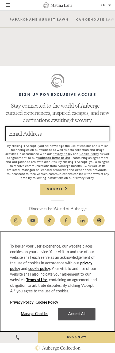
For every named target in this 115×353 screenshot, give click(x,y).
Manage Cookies (34, 314)
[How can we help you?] (19, 337)
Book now (76, 337)
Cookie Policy (89, 154)
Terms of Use (36, 280)
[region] (57, 282)
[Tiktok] (49, 220)
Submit (55, 189)
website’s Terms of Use (53, 158)
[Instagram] (16, 220)
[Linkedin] (82, 220)
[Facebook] (66, 220)
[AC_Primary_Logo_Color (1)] (57, 348)
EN (103, 5)
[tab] (39, 19)
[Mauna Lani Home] (57, 5)
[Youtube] (32, 220)
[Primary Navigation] (8, 6)
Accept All (76, 314)
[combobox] (106, 5)
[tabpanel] (57, 40)
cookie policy (39, 269)
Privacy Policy (62, 154)
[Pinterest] (99, 220)
